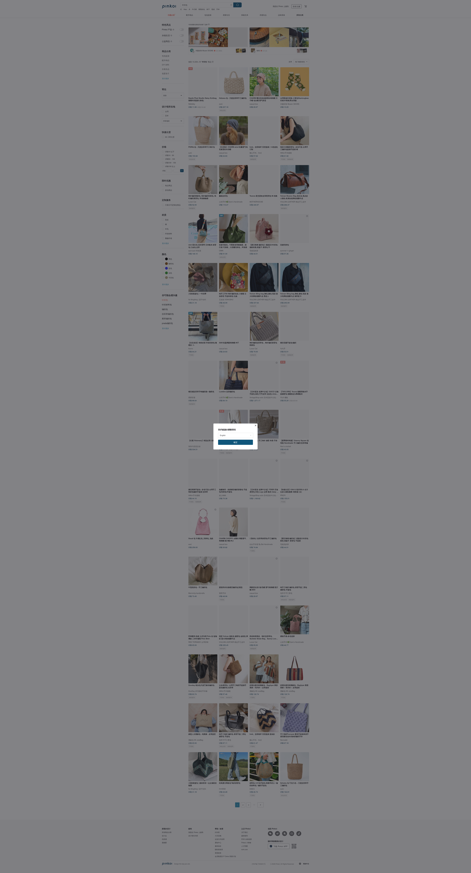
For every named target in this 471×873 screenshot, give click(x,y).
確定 (235, 442)
